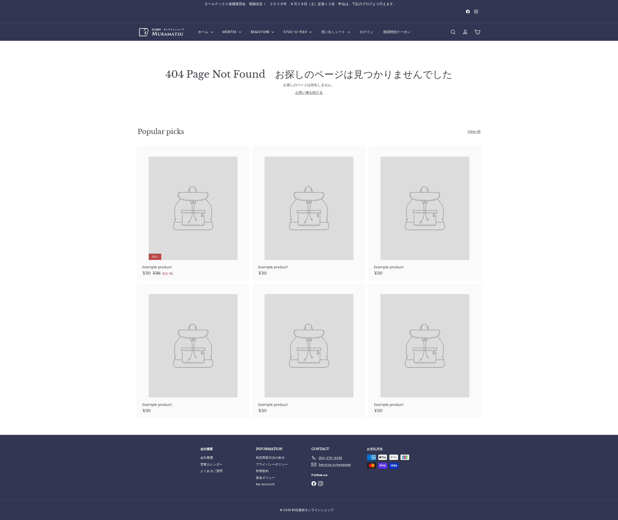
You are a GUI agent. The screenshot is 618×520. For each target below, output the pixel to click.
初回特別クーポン (397, 31)
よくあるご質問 (211, 471)
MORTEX (230, 31)
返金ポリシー (265, 477)
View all (474, 131)
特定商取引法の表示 (270, 457)
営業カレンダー (211, 464)
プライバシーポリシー (272, 464)
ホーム (203, 31)
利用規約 (262, 471)
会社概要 (206, 457)
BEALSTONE (260, 31)
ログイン (366, 31)
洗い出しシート (333, 31)
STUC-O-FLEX (296, 31)
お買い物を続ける (309, 92)
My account (265, 484)
